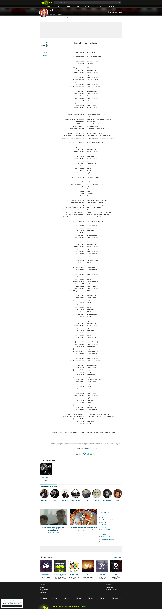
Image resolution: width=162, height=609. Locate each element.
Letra (44, 42)
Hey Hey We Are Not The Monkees (109, 519)
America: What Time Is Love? (107, 539)
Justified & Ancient (105, 512)
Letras (51, 17)
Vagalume (46, 2)
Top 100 (59, 6)
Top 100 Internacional (45, 591)
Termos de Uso (109, 587)
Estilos (69, 6)
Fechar (12, 606)
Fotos (56, 17)
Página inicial (52, 14)
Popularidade (69, 17)
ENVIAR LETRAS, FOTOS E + (116, 12)
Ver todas (93, 507)
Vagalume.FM (110, 6)
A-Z (78, 6)
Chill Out (103, 517)
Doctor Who (103, 534)
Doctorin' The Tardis (105, 532)
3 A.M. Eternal (104, 510)
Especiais (42, 586)
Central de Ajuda (110, 586)
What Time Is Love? (105, 536)
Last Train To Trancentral (106, 529)
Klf (51, 10)
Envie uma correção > (91, 448)
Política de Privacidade (111, 589)
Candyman (103, 527)
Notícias (87, 6)
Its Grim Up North (105, 522)
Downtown (103, 524)
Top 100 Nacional (44, 589)
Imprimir (44, 55)
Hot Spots (98, 6)
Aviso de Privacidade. (16, 603)
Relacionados (62, 17)
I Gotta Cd (103, 515)
